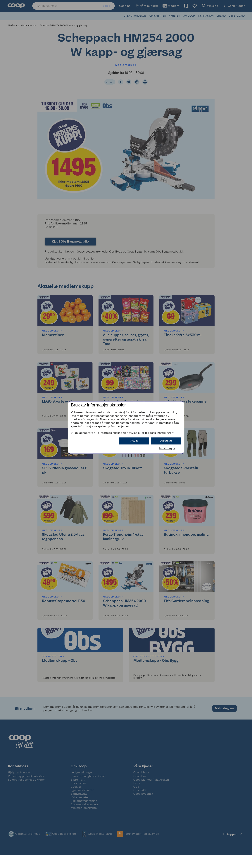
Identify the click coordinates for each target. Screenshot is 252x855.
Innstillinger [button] (167, 448)
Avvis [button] (134, 440)
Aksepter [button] (166, 440)
